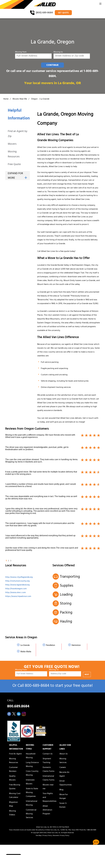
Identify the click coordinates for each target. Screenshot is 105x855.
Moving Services (63, 761)
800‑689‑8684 (37, 686)
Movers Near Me (20, 99)
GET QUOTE (63, 13)
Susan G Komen (63, 805)
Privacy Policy (47, 835)
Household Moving (30, 756)
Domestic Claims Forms (48, 769)
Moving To (54, 670)
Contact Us (47, 754)
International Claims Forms (48, 778)
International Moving (31, 803)
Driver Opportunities (65, 783)
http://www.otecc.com (15, 593)
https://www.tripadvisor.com (18, 596)
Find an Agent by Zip (17, 134)
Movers (12, 144)
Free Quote (14, 164)
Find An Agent (15, 754)
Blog (61, 790)
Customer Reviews (13, 769)
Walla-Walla (25, 652)
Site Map (38, 835)
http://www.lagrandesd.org (17, 585)
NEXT (87, 674)
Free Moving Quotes (14, 787)
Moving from (21, 52)
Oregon (34, 99)
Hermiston (76, 645)
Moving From (21, 670)
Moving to (58, 52)
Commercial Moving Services (31, 814)
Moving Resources (14, 154)
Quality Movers (12, 778)
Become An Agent (64, 774)
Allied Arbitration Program (47, 810)
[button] (100, 4)
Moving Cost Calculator (14, 795)
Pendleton (50, 645)
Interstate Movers (30, 782)
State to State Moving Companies (32, 792)
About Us (63, 754)
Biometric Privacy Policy (61, 835)
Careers (62, 767)
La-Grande (25, 645)
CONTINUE (52, 65)
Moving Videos (12, 813)
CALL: (18, 704)
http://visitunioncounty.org (17, 581)
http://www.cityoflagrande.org (19, 577)
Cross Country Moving (32, 773)
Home (5, 99)
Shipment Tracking (47, 761)
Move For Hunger (63, 796)
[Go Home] (28, 5)
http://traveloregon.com (16, 589)
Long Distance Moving (32, 764)
